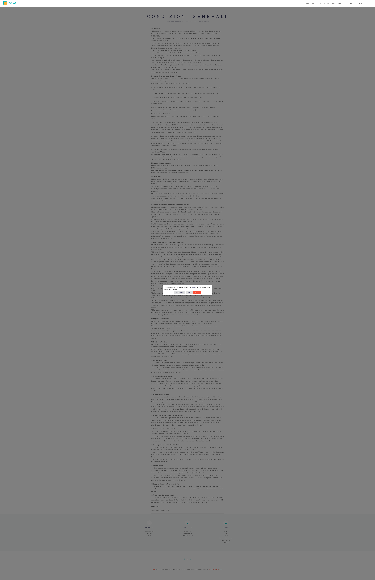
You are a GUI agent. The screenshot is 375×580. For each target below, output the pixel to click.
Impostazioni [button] (179, 292)
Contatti (361, 3)
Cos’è (314, 3)
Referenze (324, 3)
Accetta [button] (197, 292)
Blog (340, 3)
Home (307, 3)
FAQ (333, 3)
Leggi (193, 287)
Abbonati (350, 3)
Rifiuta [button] (189, 292)
